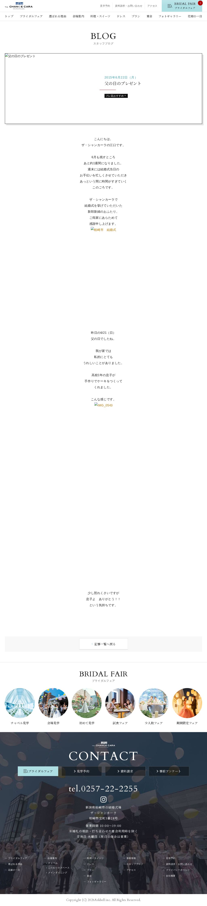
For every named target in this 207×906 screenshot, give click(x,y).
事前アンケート (170, 771)
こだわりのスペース (59, 867)
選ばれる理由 (57, 16)
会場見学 (53, 723)
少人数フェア (154, 723)
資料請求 (126, 771)
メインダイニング (57, 872)
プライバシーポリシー (178, 870)
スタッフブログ (135, 864)
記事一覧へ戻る (105, 644)
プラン (136, 16)
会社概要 (171, 876)
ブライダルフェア (31, 16)
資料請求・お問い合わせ (128, 5)
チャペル (53, 863)
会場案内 (78, 16)
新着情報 (131, 858)
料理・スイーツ (100, 16)
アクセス (152, 5)
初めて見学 (86, 723)
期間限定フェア (187, 723)
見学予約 (105, 5)
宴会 (149, 16)
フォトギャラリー (169, 16)
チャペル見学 (20, 723)
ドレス (121, 16)
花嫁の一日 (195, 16)
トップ (9, 16)
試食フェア (120, 723)
